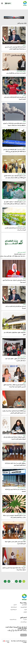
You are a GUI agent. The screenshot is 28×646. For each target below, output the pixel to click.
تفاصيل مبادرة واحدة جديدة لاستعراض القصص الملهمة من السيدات (15, 229)
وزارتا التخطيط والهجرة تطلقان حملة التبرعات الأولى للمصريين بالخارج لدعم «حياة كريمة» (14, 386)
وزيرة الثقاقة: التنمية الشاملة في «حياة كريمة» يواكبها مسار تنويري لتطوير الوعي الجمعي (14, 412)
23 (9, 581)
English (9, 3)
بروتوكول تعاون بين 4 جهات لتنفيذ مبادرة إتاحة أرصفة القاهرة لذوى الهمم (15, 464)
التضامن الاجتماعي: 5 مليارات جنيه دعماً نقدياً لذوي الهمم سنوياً (14, 281)
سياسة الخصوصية (13, 619)
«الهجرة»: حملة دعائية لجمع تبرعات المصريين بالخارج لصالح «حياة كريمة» (14, 569)
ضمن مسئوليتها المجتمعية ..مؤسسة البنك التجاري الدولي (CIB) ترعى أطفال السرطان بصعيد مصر (15, 177)
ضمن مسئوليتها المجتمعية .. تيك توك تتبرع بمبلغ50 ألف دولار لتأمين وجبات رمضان (14, 255)
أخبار (24, 45)
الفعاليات (25, 612)
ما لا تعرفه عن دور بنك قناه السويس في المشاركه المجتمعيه (15, 490)
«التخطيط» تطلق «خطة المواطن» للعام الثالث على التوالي (15, 333)
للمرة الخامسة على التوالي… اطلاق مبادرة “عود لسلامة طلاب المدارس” (15, 359)
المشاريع (15, 604)
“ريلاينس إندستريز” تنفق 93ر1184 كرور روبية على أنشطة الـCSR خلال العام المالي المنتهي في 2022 (14, 150)
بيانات (8, 642)
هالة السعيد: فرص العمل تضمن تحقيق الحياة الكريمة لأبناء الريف (15, 542)
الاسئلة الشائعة (13, 607)
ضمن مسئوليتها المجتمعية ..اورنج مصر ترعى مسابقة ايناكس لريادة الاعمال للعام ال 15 (14, 516)
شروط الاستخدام (24, 622)
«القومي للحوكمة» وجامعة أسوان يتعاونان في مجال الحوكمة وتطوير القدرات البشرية (14, 438)
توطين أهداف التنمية (21, 71)
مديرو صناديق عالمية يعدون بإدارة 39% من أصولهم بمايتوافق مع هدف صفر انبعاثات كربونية (14, 124)
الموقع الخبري (24, 604)
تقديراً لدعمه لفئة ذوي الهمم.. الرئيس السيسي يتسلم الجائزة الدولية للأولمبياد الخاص (15, 48)
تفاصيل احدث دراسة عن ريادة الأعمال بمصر (16, 73)
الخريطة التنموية (13, 609)
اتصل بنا (25, 619)
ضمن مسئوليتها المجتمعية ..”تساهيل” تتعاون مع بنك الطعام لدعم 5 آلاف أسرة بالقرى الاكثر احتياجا (15, 203)
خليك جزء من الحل (21, 174)
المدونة (25, 609)
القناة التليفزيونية (24, 607)
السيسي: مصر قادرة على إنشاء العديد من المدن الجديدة (15, 307)
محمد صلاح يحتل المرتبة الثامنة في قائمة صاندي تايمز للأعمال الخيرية (15, 98)
